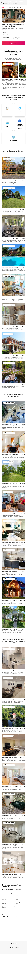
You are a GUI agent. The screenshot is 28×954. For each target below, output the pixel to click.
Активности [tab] (19, 889)
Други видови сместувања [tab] (8, 889)
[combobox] (13, 34)
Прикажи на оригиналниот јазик (10, 3)
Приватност (11, 947)
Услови (16, 947)
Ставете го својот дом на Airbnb (16, 7)
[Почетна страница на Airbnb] (3, 7)
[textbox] (7, 39)
